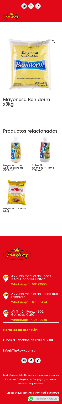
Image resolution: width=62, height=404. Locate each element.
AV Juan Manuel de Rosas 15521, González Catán (31, 277)
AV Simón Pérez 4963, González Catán (27, 313)
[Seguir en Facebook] (31, 6)
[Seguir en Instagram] (24, 6)
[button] (53, 41)
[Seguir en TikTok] (38, 6)
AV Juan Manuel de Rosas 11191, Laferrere (34, 295)
